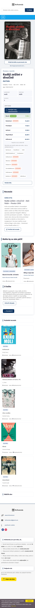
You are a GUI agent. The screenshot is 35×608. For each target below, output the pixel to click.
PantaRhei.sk (16, 150)
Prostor (10, 84)
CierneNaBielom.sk (13, 168)
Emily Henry (5, 352)
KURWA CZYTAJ (8, 198)
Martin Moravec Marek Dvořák (9, 277)
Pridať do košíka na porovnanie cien (17, 62)
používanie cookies (10, 525)
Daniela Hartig (5, 416)
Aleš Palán (6, 81)
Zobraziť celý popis (9, 303)
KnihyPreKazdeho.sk (10, 153)
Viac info (13, 606)
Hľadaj (30, 10)
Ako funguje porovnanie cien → (17, 65)
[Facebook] (3, 529)
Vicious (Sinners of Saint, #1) (11, 379)
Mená (4, 446)
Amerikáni (5, 480)
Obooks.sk (11, 160)
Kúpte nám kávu (10, 579)
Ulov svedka (6, 413)
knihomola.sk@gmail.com (11, 520)
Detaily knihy (8, 183)
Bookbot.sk (11, 176)
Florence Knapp (6, 449)
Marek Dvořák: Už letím (10, 275)
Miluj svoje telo (29, 273)
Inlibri (23, 150)
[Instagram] (6, 529)
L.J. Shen (4, 382)
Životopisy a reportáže (8, 71)
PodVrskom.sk (12, 172)
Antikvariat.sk (12, 156)
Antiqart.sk (11, 164)
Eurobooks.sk (20, 153)
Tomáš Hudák (5, 483)
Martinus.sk (8, 150)
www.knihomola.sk (9, 515)
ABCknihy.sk (23, 176)
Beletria (5, 346)
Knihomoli (5, 349)
